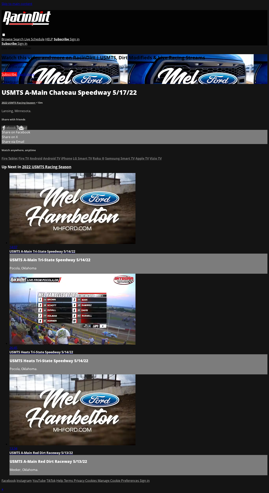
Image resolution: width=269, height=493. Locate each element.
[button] (3, 34)
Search (18, 39)
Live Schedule (34, 39)
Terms (69, 480)
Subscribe (9, 74)
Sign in (75, 39)
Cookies (91, 480)
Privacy (79, 480)
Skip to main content (17, 4)
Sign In (22, 43)
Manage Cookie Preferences (119, 480)
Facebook (9, 128)
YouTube (39, 480)
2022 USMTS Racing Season (19, 102)
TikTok (51, 480)
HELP (49, 39)
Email (23, 128)
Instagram (24, 480)
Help (60, 480)
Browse (7, 39)
